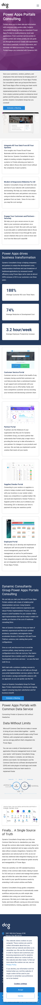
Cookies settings (20, 984)
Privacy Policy (11, 965)
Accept (20, 990)
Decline (20, 996)
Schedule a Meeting (14, 108)
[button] (37, 5)
